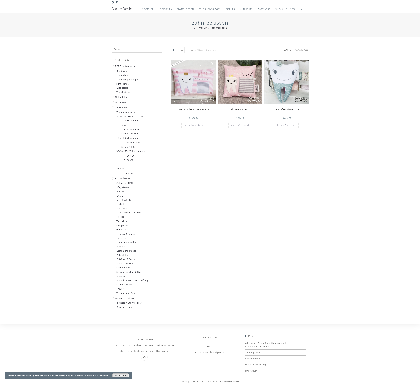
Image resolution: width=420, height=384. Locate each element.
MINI (124, 125)
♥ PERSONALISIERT (126, 229)
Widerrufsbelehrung (256, 364)
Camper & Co (123, 225)
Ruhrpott (121, 191)
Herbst (120, 216)
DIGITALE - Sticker (124, 298)
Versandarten (252, 358)
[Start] (194, 27)
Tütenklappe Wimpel (127, 79)
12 (296, 49)
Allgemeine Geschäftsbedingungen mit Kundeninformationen (265, 345)
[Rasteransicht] (174, 50)
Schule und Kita (129, 133)
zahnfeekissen (219, 27)
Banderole (121, 70)
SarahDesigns (124, 8)
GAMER (120, 195)
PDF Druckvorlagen (125, 66)
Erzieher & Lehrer (125, 233)
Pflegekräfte (122, 187)
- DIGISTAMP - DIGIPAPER (129, 212)
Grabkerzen (122, 87)
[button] (205, 63)
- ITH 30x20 (127, 160)
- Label (120, 204)
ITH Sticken (127, 173)
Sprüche (120, 276)
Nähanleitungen (123, 97)
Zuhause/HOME (124, 182)
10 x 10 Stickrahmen (127, 120)
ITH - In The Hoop (130, 129)
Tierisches (121, 221)
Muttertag (121, 208)
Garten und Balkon (126, 250)
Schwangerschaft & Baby (129, 271)
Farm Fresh (122, 237)
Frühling (120, 246)
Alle (306, 49)
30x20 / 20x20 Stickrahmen (130, 151)
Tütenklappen (123, 75)
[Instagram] (144, 357)
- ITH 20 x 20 (128, 155)
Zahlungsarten (253, 352)
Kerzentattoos (124, 307)
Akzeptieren (120, 375)
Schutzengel (122, 83)
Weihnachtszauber (126, 111)
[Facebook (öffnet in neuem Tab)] (113, 2)
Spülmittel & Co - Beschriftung (132, 280)
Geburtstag (122, 255)
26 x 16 (120, 164)
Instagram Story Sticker (129, 302)
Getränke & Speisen (126, 259)
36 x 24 (120, 168)
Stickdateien (121, 107)
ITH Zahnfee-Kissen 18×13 (193, 109)
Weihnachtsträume (126, 293)
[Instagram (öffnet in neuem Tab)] (117, 2)
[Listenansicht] (182, 50)
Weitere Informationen (98, 375)
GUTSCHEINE (122, 102)
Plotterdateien (123, 178)
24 (300, 49)
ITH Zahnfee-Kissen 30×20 (286, 109)
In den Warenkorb (193, 125)
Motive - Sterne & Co (127, 263)
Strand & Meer (124, 284)
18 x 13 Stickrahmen (127, 137)
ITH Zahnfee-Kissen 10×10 (240, 109)
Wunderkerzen (124, 92)
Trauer (120, 288)
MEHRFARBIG (123, 199)
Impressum (251, 370)
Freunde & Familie (126, 242)
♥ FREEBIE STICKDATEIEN (129, 116)
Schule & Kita (128, 146)
